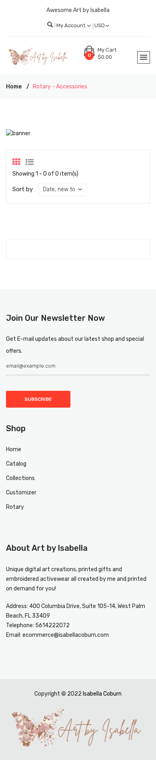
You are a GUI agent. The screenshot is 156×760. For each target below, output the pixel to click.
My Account (71, 25)
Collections (20, 478)
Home (14, 86)
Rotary (15, 507)
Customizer (21, 492)
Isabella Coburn (102, 693)
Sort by (22, 189)
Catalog (16, 463)
